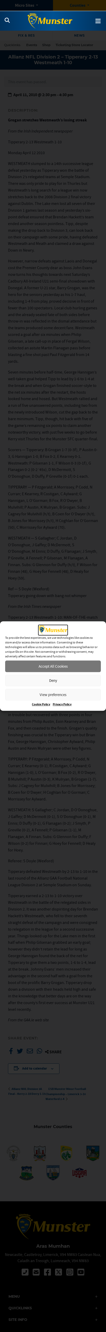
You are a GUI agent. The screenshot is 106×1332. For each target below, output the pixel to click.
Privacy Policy (62, 704)
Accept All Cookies (53, 666)
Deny (53, 680)
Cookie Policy (41, 704)
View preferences (53, 694)
